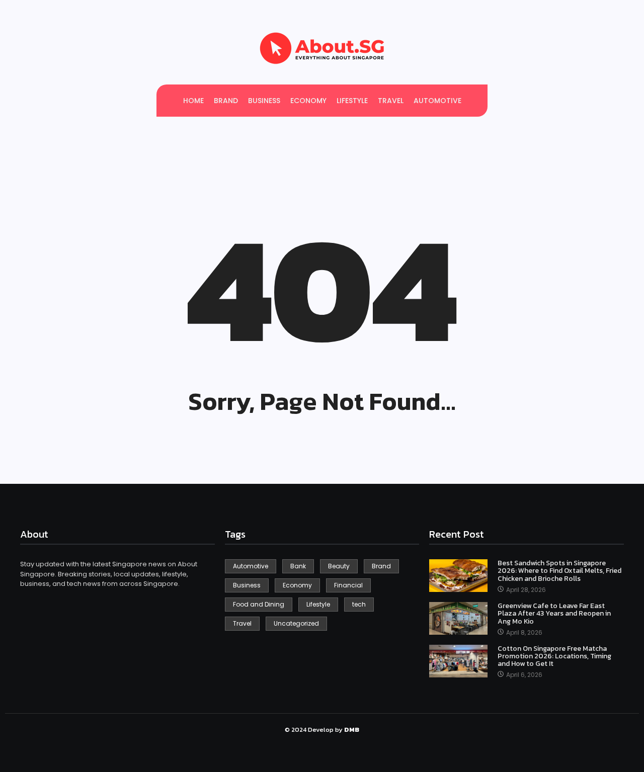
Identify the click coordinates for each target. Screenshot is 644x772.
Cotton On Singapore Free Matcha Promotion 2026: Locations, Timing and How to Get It (554, 656)
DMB (351, 729)
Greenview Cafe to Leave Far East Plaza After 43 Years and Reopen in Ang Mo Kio (554, 613)
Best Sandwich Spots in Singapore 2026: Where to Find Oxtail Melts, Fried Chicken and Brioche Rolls (559, 570)
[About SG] (322, 48)
